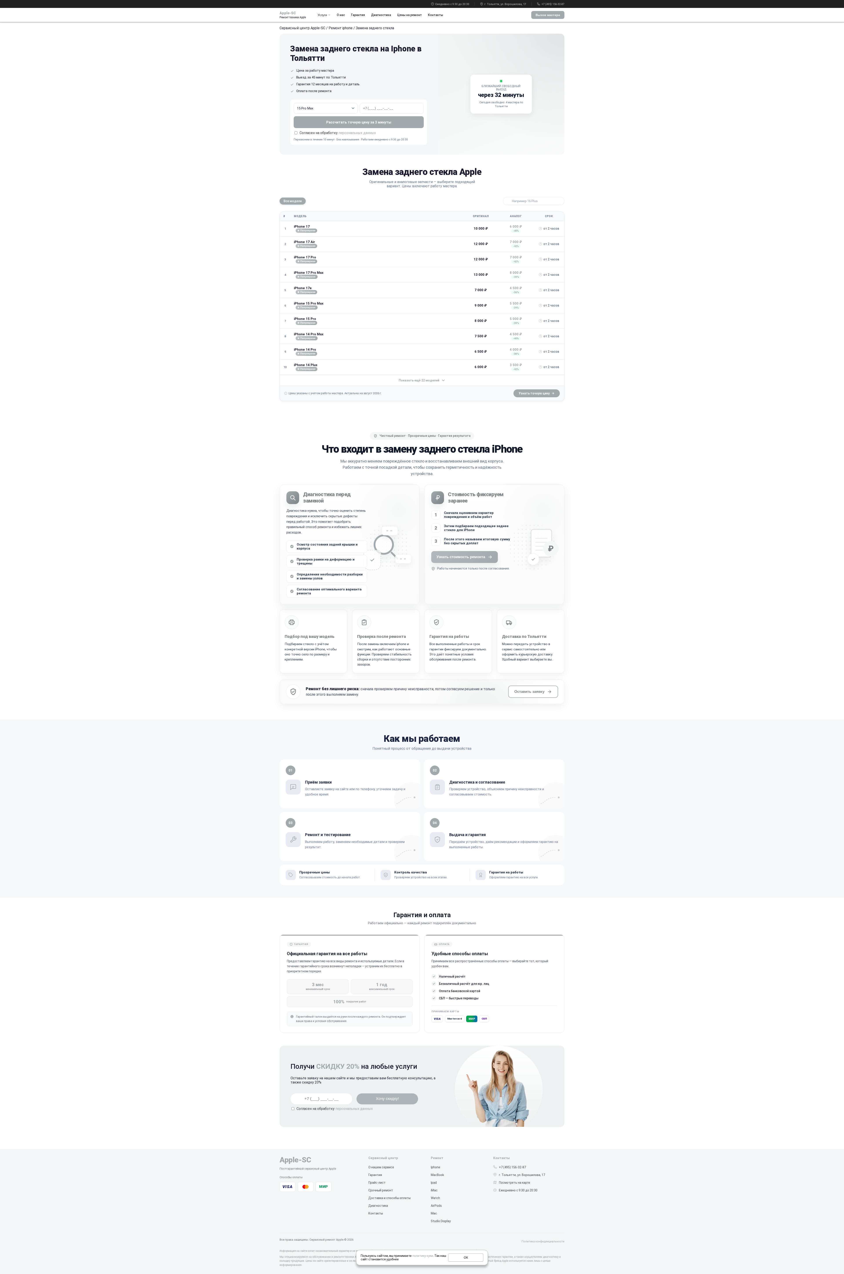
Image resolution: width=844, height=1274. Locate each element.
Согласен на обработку (334, 1109)
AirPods (436, 1205)
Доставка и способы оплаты (389, 1198)
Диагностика (381, 15)
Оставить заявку (529, 692)
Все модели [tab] (293, 201)
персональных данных (357, 133)
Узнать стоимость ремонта (461, 557)
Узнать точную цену (534, 393)
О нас (341, 15)
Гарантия (358, 15)
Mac (434, 1213)
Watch (435, 1198)
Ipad (434, 1182)
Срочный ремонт (380, 1190)
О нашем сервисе (381, 1167)
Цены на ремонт (409, 15)
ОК (466, 1257)
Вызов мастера (548, 15)
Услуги (322, 15)
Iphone (435, 1167)
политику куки (422, 1256)
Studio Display (441, 1221)
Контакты (435, 15)
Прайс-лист (377, 1182)
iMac (434, 1190)
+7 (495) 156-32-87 (552, 4)
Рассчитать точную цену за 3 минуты (358, 122)
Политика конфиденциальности (543, 1241)
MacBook (437, 1175)
